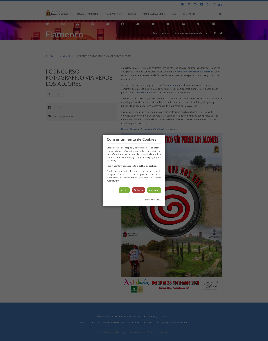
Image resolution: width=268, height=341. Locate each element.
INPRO (158, 199)
